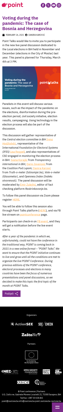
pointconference (30, 214)
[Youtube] (53, 5)
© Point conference (27, 391)
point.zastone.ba (43, 401)
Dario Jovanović (36, 164)
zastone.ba (56, 401)
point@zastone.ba (10, 401)
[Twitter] (48, 5)
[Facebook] (43, 5)
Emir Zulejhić (28, 184)
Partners (41, 391)
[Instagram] (59, 5)
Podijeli (9, 293)
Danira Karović (42, 168)
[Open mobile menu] (57, 407)
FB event (42, 221)
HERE (16, 199)
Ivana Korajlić (19, 160)
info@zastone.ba (27, 401)
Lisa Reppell (17, 151)
